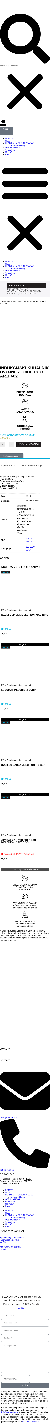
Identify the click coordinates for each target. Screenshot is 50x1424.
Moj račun (9, 152)
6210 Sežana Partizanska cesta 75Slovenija (9, 1056)
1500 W (28, 538)
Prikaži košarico (16, 285)
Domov (3, 302)
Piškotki (35, 1304)
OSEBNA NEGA (12, 148)
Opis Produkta (8, 465)
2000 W (28, 542)
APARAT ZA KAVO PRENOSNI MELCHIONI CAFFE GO (19, 841)
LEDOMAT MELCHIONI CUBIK (18, 690)
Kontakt (8, 155)
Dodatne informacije (32, 465)
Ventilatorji (10, 150)
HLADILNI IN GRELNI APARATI (19, 143)
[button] (25, 39)
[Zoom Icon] (47, 307)
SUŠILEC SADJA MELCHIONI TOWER (23, 765)
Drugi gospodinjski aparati (19, 610)
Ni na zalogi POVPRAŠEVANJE (25, 870)
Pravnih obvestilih (30, 1421)
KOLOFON (26, 1304)
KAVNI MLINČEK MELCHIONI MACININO (24, 615)
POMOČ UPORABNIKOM (12, 1231)
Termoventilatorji (17, 145)
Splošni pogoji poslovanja (28, 1300)
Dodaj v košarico (28, 444)
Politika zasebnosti (12, 1304)
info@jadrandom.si (10, 1412)
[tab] (8, 465)
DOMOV (9, 138)
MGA (7, 141)
